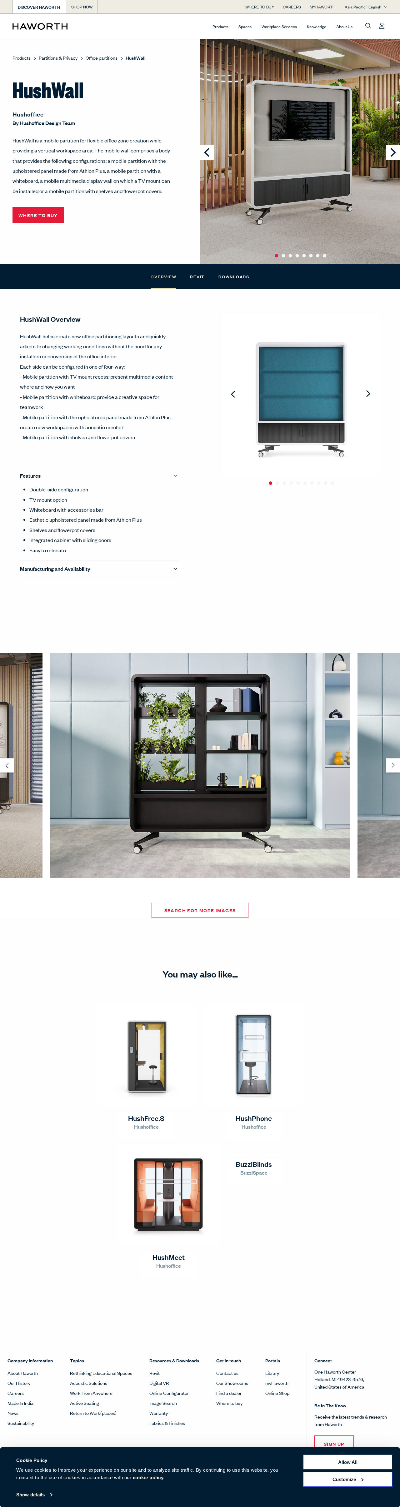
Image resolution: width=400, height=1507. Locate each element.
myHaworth (276, 1383)
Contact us (227, 1373)
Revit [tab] (197, 276)
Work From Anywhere (91, 1393)
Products (220, 26)
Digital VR (159, 1383)
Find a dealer (229, 1393)
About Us (344, 26)
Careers (16, 1393)
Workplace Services (279, 26)
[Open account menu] (382, 26)
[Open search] (368, 26)
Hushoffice (28, 114)
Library (272, 1373)
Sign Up (334, 1443)
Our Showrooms (232, 1383)
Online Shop (277, 1393)
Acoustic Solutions (88, 1383)
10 (332, 480)
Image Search (163, 1403)
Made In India (20, 1403)
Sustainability (21, 1423)
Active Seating (84, 1403)
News (13, 1413)
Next (368, 394)
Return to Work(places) (93, 1413)
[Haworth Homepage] (50, 26)
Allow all (348, 1462)
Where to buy (229, 1403)
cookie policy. (149, 1477)
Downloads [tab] (233, 276)
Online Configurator (169, 1393)
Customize (344, 1479)
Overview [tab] (163, 276)
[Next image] (393, 152)
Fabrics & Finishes (167, 1423)
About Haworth (23, 1373)
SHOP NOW (81, 7)
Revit (154, 1373)
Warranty (158, 1413)
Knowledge (316, 26)
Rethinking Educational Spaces (101, 1373)
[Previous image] (207, 152)
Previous (234, 394)
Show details (30, 1494)
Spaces (245, 26)
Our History (19, 1383)
